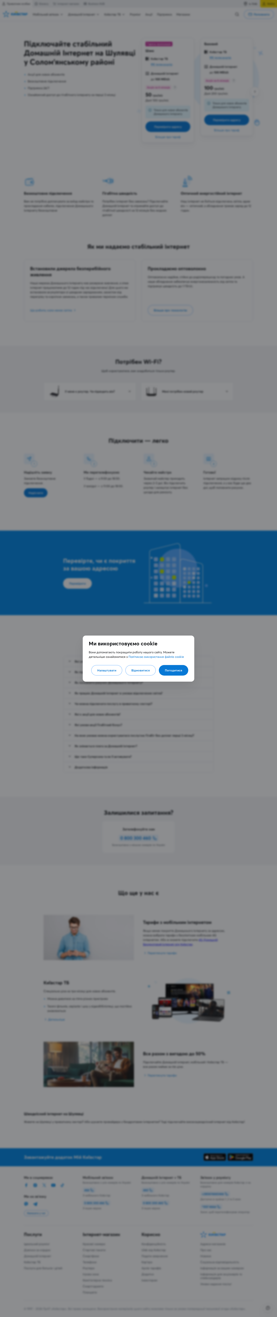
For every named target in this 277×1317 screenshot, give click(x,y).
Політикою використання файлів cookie (156, 657)
